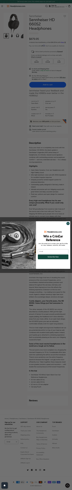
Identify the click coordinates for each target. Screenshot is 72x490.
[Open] (4, 485)
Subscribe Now (53, 257)
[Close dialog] (68, 223)
